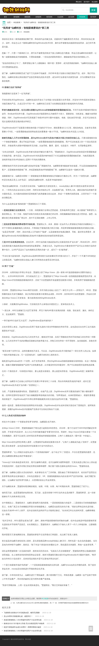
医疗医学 (87, 2)
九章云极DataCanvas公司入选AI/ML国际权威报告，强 (33, 603)
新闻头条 (16, 21)
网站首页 (79, 2)
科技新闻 (82, 17)
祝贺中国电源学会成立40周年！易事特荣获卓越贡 (22, 627)
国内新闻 (16, 17)
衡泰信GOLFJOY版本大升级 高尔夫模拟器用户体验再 (24, 623)
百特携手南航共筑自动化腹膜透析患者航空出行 (73, 603)
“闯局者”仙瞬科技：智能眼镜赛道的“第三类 (25, 28)
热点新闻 (95, 2)
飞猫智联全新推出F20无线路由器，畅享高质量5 (22, 613)
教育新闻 (49, 17)
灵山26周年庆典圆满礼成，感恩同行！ (18, 616)
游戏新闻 (38, 17)
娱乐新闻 (71, 17)
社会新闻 (60, 17)
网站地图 (28, 639)
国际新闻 (27, 17)
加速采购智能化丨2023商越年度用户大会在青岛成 (22, 620)
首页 (5, 17)
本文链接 (45, 598)
